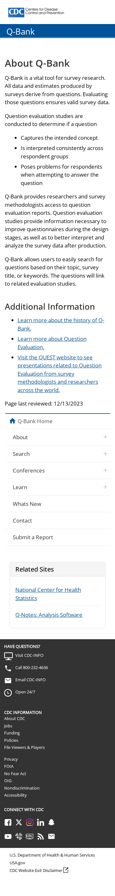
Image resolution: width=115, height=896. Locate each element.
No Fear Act (15, 773)
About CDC (14, 718)
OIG (8, 780)
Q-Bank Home (35, 421)
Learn (20, 487)
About (20, 437)
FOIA (8, 766)
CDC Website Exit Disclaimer (36, 870)
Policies (11, 740)
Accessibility (15, 795)
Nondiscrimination (22, 788)
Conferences (29, 470)
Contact (22, 520)
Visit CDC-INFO (29, 655)
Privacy (11, 759)
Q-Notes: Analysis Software (48, 614)
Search (21, 453)
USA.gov (17, 863)
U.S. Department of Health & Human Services (52, 855)
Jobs (8, 726)
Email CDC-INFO (30, 679)
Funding (12, 733)
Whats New (27, 503)
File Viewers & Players (24, 747)
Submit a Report (33, 537)
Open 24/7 (25, 692)
